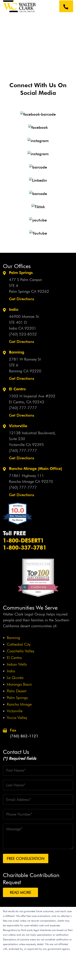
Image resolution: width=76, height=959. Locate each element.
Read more (20, 892)
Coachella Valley (20, 651)
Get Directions (21, 298)
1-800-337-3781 (24, 547)
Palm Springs (17, 697)
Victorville (15, 711)
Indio (11, 671)
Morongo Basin (19, 684)
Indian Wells (17, 664)
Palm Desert (16, 691)
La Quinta (15, 677)
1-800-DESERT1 (23, 540)
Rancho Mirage (19, 704)
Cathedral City (18, 644)
